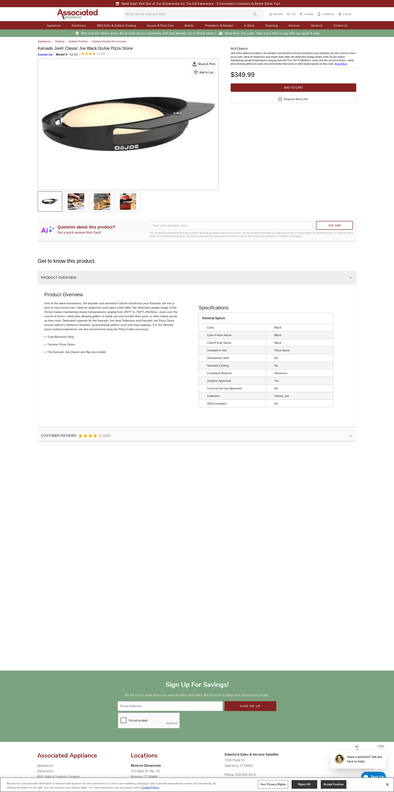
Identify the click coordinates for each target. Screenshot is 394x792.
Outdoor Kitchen (78, 41)
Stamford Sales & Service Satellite (251, 754)
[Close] (387, 784)
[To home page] (77, 14)
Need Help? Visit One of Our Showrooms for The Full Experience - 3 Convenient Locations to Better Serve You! (200, 4)
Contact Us (340, 26)
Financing (272, 26)
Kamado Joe (45, 54)
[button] (270, 14)
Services (294, 26)
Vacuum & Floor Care (160, 26)
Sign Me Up (250, 706)
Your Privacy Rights (273, 784)
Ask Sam (334, 225)
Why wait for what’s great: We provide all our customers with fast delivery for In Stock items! (147, 33)
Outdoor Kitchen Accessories (109, 41)
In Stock (249, 26)
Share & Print (206, 64)
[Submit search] (255, 14)
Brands (189, 26)
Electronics (79, 26)
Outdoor (59, 41)
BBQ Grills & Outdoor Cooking (116, 26)
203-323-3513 (245, 775)
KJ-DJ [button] (74, 54)
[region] (197, 784)
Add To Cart (293, 87)
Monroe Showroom (146, 766)
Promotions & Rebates (219, 26)
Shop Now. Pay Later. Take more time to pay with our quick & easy (272, 33)
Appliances (54, 26)
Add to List (206, 72)
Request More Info (296, 99)
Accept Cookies (333, 784)
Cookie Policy (150, 787)
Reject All (304, 784)
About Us (317, 26)
